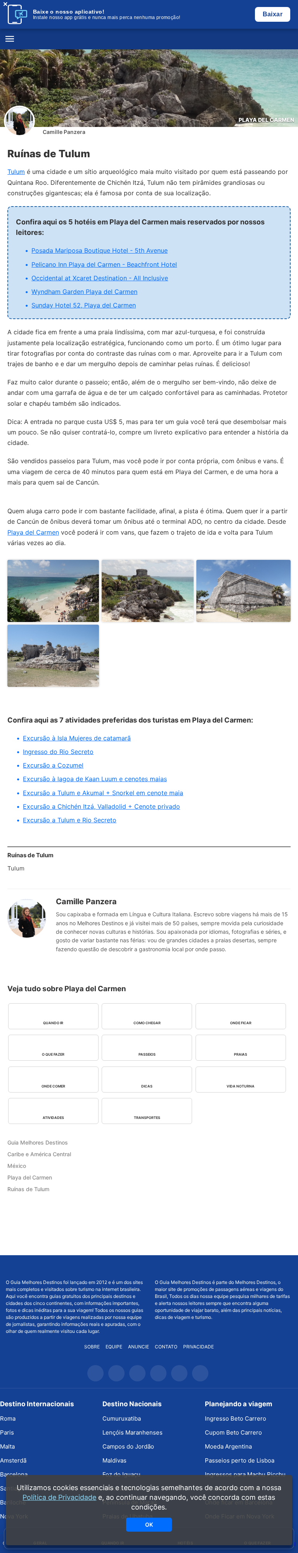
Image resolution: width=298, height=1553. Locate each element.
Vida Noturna (241, 1086)
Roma (8, 1418)
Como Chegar (147, 1023)
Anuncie (138, 1347)
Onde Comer (53, 1086)
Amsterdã (13, 1460)
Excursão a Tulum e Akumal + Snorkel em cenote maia (103, 793)
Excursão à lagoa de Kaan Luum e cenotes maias (95, 779)
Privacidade (198, 1347)
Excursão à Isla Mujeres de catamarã (77, 738)
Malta (7, 1446)
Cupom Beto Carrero (233, 1432)
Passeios (147, 1054)
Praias (240, 1054)
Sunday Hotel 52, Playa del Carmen (83, 305)
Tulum (16, 171)
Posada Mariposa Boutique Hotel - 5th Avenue (99, 250)
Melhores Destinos (223, 1267)
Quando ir (53, 1023)
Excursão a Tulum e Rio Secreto (69, 820)
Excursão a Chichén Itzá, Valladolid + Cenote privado (101, 806)
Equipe (114, 1347)
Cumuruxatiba (121, 1418)
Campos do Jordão (128, 1446)
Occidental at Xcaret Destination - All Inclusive (99, 278)
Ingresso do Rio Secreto (58, 752)
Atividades (53, 1117)
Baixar (272, 14)
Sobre (92, 1347)
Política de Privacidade (59, 1497)
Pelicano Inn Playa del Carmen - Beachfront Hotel (104, 264)
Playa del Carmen (266, 119)
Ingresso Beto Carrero (235, 1418)
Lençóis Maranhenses (132, 1432)
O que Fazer (53, 1054)
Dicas (146, 1086)
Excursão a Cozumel (53, 765)
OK (149, 1524)
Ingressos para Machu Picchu (245, 1474)
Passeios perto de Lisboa (239, 1460)
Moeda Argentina (228, 1446)
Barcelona (14, 1474)
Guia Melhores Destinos (149, 39)
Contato (166, 1347)
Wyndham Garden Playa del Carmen (84, 291)
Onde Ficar (240, 1023)
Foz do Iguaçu (121, 1474)
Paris (7, 1432)
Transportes (147, 1117)
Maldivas (114, 1460)
